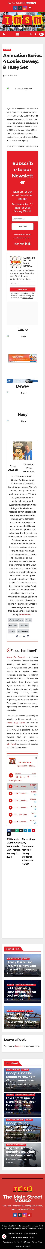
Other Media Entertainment (25, 984)
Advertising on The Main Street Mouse (16, 1242)
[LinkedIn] (28, 636)
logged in (19, 1046)
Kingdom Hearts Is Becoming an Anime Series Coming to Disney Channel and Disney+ (20, 1155)
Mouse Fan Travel (16, 723)
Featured (7, 49)
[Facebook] (17, 636)
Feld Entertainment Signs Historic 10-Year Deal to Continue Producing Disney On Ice (21, 995)
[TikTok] (20, 636)
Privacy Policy (37, 1242)
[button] (31, 34)
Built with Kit (22, 243)
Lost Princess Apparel (22, 1246)
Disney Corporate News (15, 1010)
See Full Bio (24, 614)
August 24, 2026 (15, 1159)
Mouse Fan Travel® (16, 657)
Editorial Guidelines (31, 1233)
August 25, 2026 (16, 973)
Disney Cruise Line (13, 958)
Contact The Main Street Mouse (22, 1238)
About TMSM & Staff (15, 1233)
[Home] (3, 34)
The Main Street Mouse (22, 1198)
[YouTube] (24, 636)
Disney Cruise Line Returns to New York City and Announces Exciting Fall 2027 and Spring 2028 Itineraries (22, 969)
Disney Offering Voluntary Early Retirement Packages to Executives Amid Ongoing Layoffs (22, 1021)
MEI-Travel (11, 744)
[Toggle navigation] (17, 34)
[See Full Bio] (31, 614)
